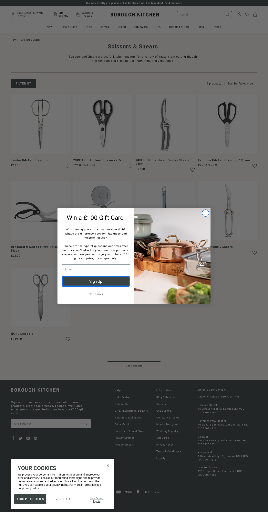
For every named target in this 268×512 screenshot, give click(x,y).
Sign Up (95, 281)
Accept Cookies (30, 498)
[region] (62, 484)
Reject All (65, 498)
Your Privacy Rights (97, 500)
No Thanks (95, 294)
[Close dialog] (205, 213)
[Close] (108, 465)
